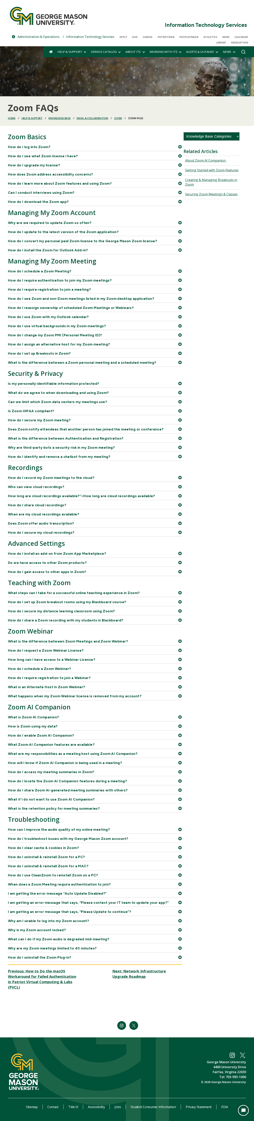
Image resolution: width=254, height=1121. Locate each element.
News (226, 37)
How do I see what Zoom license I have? (43, 156)
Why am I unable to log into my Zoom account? (48, 921)
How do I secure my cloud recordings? (41, 532)
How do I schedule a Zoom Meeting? (39, 271)
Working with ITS (163, 51)
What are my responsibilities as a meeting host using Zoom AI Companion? (73, 754)
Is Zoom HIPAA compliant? (31, 411)
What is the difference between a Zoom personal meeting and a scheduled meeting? (82, 362)
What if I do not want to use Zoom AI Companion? (51, 799)
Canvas (147, 37)
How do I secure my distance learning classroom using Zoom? (61, 611)
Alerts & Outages (200, 51)
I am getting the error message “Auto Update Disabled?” (57, 893)
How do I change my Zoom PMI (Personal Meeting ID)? (55, 335)
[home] (51, 51)
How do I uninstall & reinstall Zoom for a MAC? (48, 866)
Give (135, 37)
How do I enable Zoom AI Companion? (41, 735)
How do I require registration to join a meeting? (49, 289)
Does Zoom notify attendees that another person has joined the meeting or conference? (86, 429)
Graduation (239, 42)
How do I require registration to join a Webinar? (49, 678)
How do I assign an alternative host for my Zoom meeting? (59, 344)
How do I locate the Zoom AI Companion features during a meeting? (67, 781)
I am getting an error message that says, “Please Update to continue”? (69, 912)
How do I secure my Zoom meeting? (39, 420)
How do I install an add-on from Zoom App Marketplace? (57, 553)
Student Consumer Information (153, 1107)
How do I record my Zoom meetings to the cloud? (51, 478)
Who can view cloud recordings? (36, 487)
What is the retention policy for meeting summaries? (54, 808)
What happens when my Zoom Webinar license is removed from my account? (74, 696)
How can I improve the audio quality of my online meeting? (59, 829)
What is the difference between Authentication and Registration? (66, 438)
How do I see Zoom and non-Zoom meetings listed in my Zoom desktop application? (81, 298)
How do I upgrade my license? (34, 165)
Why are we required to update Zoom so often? (49, 223)
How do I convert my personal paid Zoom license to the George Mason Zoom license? (82, 241)
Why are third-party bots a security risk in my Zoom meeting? (61, 447)
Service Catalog (103, 51)
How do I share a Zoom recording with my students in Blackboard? (65, 620)
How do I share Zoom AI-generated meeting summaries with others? (68, 790)
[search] (243, 53)
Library (221, 42)
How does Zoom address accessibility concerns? (50, 174)
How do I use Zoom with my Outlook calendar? (48, 317)
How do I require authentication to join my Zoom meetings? (60, 280)
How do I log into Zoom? (29, 147)
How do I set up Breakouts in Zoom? (39, 353)
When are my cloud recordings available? (43, 514)
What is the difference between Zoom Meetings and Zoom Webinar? (68, 641)
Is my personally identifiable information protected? (53, 383)
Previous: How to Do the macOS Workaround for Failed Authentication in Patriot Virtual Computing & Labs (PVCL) (42, 979)
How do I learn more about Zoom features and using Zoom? (60, 183)
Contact (53, 1107)
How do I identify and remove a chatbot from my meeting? (59, 456)
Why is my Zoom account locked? (37, 930)
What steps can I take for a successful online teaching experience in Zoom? (74, 593)
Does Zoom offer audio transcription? (41, 523)
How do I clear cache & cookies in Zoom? (43, 848)
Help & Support (70, 51)
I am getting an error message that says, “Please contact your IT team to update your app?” (88, 902)
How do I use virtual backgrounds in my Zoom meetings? (57, 326)
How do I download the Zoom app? (38, 202)
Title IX (73, 1107)
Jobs (117, 1107)
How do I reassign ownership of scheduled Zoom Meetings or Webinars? (71, 308)
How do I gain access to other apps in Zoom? (47, 572)
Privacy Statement (199, 1107)
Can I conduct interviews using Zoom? (41, 192)
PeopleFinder (188, 37)
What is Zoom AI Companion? (33, 717)
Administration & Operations (38, 37)
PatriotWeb (166, 37)
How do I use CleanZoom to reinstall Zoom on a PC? (53, 875)
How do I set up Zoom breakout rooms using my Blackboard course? (67, 602)
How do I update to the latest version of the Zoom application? (63, 232)
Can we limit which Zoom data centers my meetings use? (57, 402)
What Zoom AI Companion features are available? (51, 744)
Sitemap (32, 1107)
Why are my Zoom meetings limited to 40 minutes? (52, 948)
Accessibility (96, 1107)
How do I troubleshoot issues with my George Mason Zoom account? (68, 838)
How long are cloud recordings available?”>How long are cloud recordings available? (81, 496)
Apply (123, 37)
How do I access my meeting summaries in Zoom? (51, 772)
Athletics (210, 37)
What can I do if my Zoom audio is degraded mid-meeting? (58, 939)
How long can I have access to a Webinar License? (51, 659)
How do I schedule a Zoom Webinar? (39, 669)
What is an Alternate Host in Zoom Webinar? (46, 687)
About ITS (133, 51)
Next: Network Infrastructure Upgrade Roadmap (139, 974)
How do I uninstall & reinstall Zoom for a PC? (46, 857)
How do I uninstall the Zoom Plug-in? (39, 957)
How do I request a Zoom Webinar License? (46, 650)
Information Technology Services (206, 25)
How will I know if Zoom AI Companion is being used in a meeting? (65, 763)
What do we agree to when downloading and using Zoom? (58, 393)
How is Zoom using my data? (33, 726)
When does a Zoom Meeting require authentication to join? (59, 884)
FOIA (224, 1107)
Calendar (241, 37)
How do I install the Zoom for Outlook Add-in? (48, 250)
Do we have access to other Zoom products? (47, 562)
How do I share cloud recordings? (37, 505)
